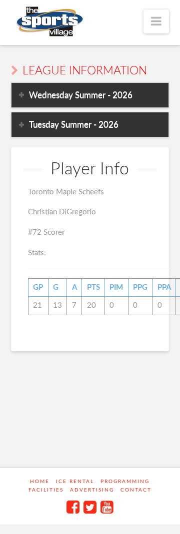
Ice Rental (75, 481)
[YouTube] (107, 507)
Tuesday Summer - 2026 (73, 124)
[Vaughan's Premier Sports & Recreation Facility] (48, 21)
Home (40, 481)
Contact (136, 490)
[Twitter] (90, 507)
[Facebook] (73, 507)
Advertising (92, 490)
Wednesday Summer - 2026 (80, 95)
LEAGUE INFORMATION (84, 70)
